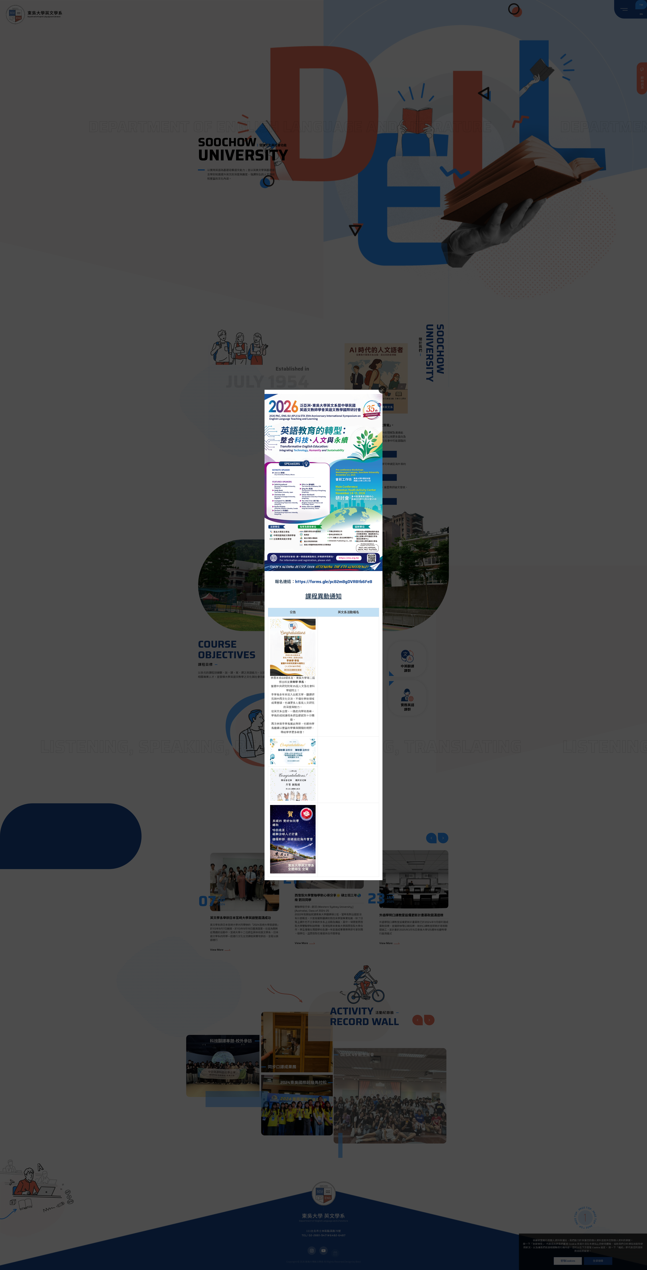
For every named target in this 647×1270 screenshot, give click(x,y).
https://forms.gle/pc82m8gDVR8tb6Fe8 (333, 581)
